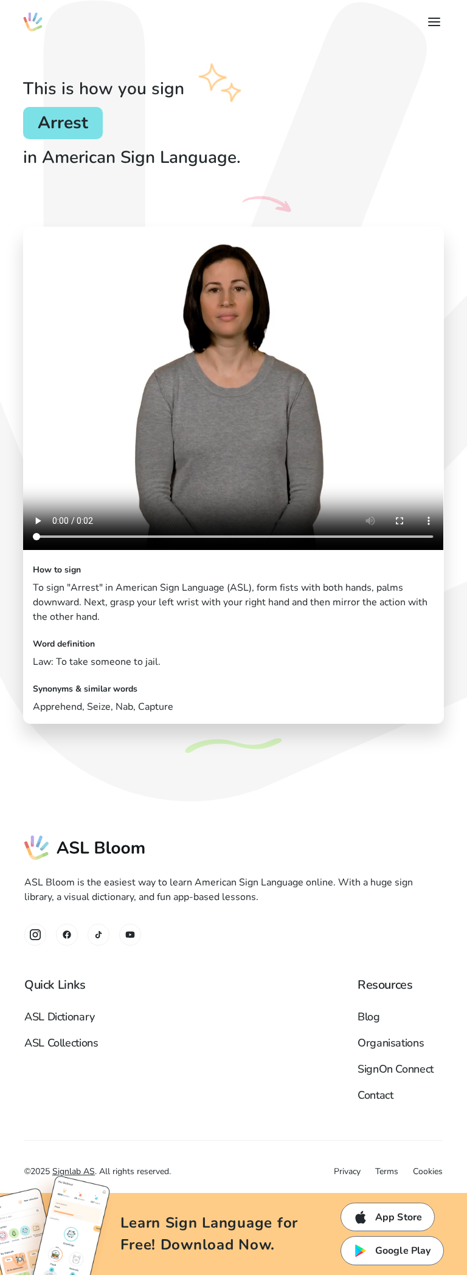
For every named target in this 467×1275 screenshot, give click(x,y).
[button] (432, 21)
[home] (33, 22)
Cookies (428, 1171)
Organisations (391, 1043)
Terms (386, 1171)
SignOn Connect (396, 1069)
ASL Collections (61, 1043)
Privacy (347, 1171)
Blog (369, 1016)
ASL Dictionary (59, 1016)
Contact (375, 1095)
